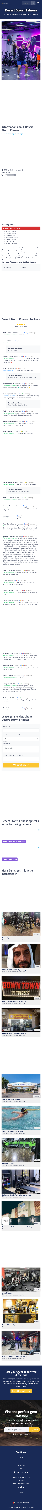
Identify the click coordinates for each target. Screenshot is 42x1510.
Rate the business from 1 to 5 (12, 735)
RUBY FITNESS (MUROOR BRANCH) (14, 1033)
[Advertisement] (21, 103)
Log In (21, 1460)
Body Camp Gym (8, 1163)
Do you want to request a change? (13, 134)
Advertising (21, 1465)
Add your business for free (21, 1463)
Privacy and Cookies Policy (21, 1483)
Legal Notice (21, 1480)
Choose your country (22, 1502)
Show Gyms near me (22, 1434)
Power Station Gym (9, 1325)
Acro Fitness (7, 1293)
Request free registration (21, 1391)
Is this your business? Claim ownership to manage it (21, 14)
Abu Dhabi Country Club (11, 1100)
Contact (21, 1492)
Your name (6, 726)
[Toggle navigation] (38, 3)
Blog (21, 1468)
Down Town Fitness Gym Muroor (14, 1002)
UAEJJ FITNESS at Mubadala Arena (14, 1357)
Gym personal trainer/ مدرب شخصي (15, 970)
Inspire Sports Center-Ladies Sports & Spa (17, 1227)
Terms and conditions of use (21, 1477)
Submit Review (22, 765)
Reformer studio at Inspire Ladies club (16, 1195)
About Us (21, 1457)
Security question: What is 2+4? (13, 755)
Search (35, 1430)
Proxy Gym (6, 938)
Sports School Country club (12, 1131)
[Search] (33, 3)
